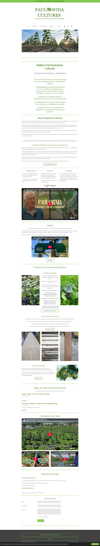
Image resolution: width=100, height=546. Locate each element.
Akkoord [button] (95, 544)
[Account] (64, 26)
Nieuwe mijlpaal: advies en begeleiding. (40, 403)
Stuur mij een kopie (43, 516)
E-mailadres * (25, 505)
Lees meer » (24, 400)
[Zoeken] (68, 26)
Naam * (23, 501)
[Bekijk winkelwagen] (71, 26)
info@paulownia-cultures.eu (28, 488)
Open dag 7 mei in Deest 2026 (35, 394)
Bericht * (23, 509)
